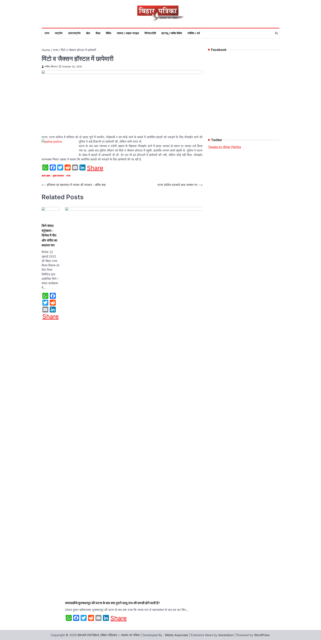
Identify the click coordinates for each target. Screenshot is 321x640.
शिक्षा (98, 33)
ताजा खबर (46, 175)
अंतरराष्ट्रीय (74, 33)
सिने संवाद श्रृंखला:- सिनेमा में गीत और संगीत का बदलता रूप (49, 235)
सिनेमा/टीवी (150, 33)
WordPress (261, 635)
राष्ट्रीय (58, 33)
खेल (88, 33)
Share (95, 168)
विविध (108, 33)
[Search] (276, 33)
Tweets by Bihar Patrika (224, 147)
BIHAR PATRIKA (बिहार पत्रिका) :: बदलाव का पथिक (109, 635)
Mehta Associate (177, 635)
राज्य (47, 33)
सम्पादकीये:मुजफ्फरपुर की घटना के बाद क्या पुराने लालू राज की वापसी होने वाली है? (112, 603)
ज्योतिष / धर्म (193, 33)
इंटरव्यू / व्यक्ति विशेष (171, 33)
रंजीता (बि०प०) (51, 66)
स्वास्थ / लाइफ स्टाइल (128, 33)
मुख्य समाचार (58, 175)
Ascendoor (226, 635)
